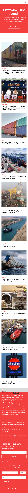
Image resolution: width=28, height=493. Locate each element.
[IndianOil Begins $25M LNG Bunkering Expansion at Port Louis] (14, 365)
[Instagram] (5, 488)
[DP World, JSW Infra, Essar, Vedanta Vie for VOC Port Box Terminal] (14, 160)
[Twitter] (12, 488)
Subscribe (14, 456)
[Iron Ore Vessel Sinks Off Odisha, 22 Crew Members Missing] (14, 262)
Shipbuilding (4, 104)
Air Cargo (3, 311)
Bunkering (3, 345)
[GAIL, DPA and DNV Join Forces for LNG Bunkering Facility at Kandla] (14, 331)
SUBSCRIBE (6, 481)
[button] (26, 2)
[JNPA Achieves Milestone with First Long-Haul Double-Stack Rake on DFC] (14, 125)
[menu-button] (2, 2)
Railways (3, 68)
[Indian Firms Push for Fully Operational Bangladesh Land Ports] (14, 194)
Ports (2, 140)
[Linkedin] (8, 488)
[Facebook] (2, 488)
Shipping (3, 243)
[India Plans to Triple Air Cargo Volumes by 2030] (14, 297)
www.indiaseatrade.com (17, 424)
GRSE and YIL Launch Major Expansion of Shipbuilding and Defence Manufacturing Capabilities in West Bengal (13, 108)
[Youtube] (15, 488)
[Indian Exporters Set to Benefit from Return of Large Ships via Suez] (14, 228)
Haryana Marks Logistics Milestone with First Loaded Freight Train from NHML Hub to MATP (13, 72)
